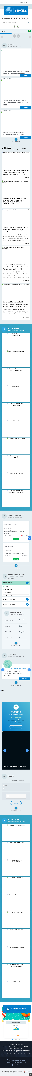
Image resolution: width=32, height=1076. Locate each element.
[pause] (18, 36)
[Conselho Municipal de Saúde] (16, 972)
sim (6, 785)
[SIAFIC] (16, 989)
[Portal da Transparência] (16, 411)
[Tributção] (16, 480)
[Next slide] (30, 37)
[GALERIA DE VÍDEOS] (16, 358)
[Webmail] (16, 885)
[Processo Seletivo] (16, 463)
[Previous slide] (2, 37)
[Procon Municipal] (16, 919)
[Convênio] (16, 937)
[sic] (16, 393)
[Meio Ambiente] (16, 832)
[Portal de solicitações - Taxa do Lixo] (16, 498)
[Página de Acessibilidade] (27, 18)
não (6, 789)
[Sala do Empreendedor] (16, 867)
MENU (4, 31)
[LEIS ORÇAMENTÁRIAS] (16, 341)
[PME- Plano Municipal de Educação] (16, 376)
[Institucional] (16, 850)
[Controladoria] (16, 954)
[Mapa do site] (25, 18)
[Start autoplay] (14, 36)
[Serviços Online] (16, 445)
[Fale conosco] (16, 902)
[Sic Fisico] (16, 428)
